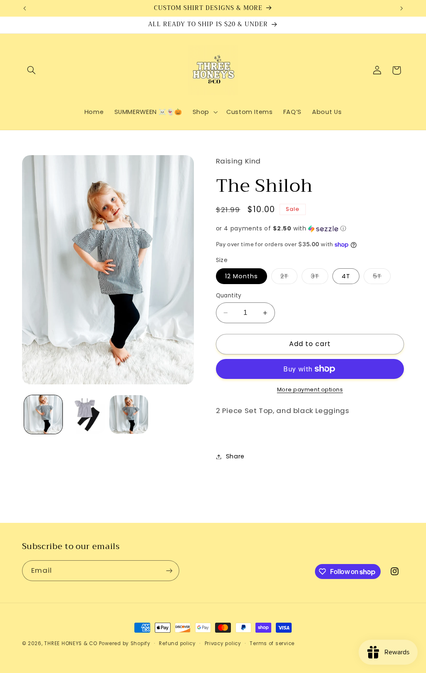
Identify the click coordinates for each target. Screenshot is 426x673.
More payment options (310, 389)
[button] (31, 70)
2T (288, 278)
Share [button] (235, 456)
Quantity (229, 295)
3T (319, 278)
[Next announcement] (401, 8)
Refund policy (177, 643)
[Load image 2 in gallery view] (86, 414)
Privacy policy (223, 643)
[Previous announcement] (24, 8)
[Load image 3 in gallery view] (128, 414)
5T (382, 278)
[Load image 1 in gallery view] (43, 414)
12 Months (241, 276)
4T (346, 276)
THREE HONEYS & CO (70, 643)
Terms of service (272, 643)
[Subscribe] (168, 570)
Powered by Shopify (125, 643)
